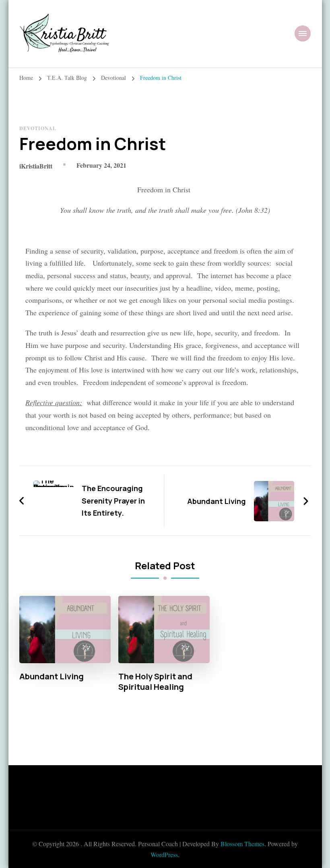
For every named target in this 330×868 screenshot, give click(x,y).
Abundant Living (51, 676)
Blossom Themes (242, 843)
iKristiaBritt (35, 166)
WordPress (164, 854)
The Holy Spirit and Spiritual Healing (155, 681)
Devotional (37, 128)
